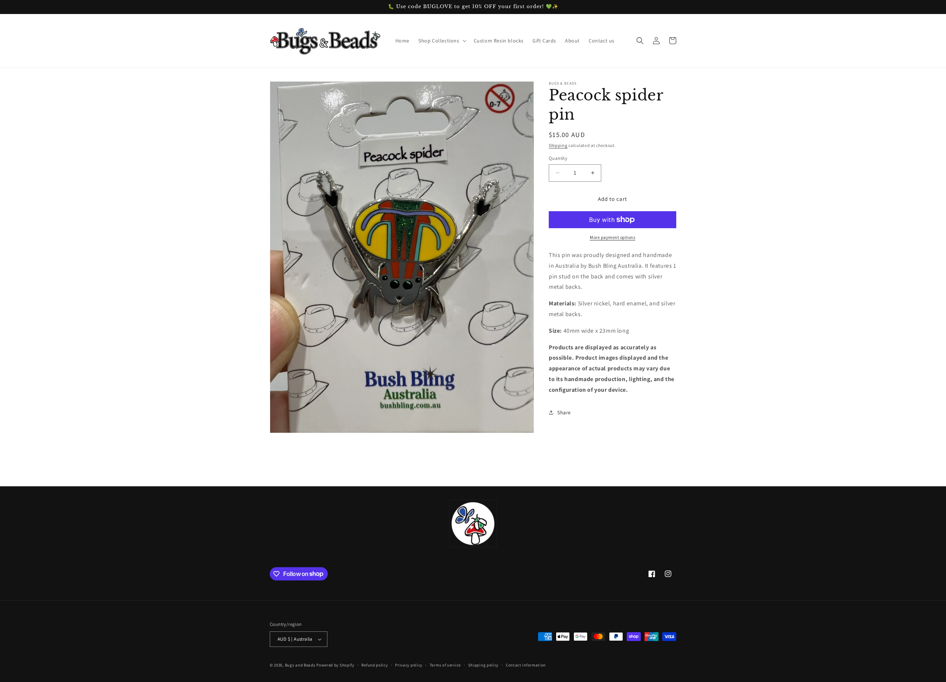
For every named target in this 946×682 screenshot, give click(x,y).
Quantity (558, 158)
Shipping (558, 145)
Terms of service (445, 665)
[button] (441, 40)
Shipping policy (483, 665)
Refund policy (374, 665)
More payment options (612, 237)
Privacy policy (408, 665)
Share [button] (564, 412)
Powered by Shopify (335, 665)
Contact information (526, 665)
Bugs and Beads (300, 665)
